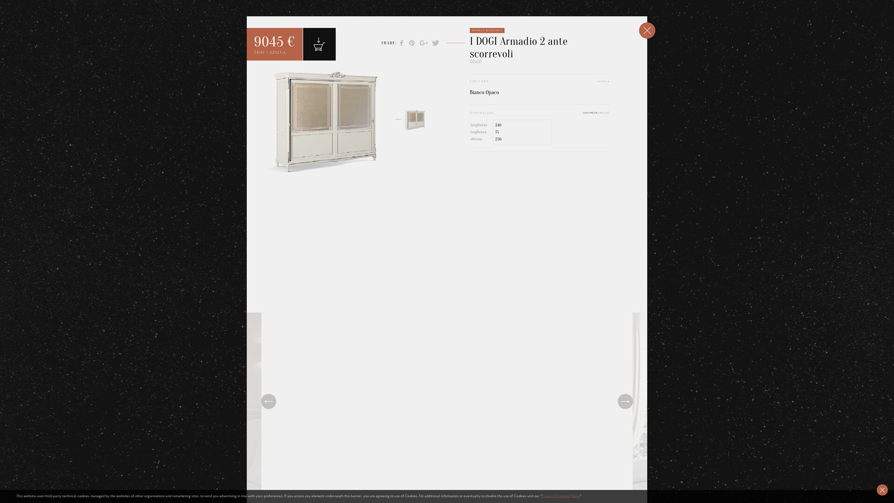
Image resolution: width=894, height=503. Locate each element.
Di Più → (604, 82)
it (494, 16)
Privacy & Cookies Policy (561, 496)
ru (501, 16)
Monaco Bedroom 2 (487, 30)
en (487, 16)
